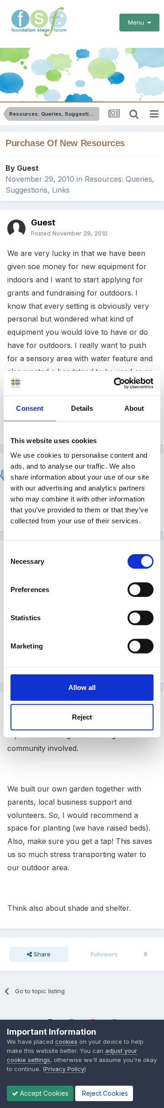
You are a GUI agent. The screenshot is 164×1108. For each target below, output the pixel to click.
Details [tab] (82, 408)
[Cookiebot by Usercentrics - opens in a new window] (116, 383)
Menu (138, 22)
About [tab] (134, 408)
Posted (69, 233)
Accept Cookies (43, 1093)
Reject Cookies (104, 1093)
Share (41, 954)
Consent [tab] (29, 408)
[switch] (141, 589)
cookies (66, 1041)
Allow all (82, 687)
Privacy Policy (64, 1068)
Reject (82, 717)
